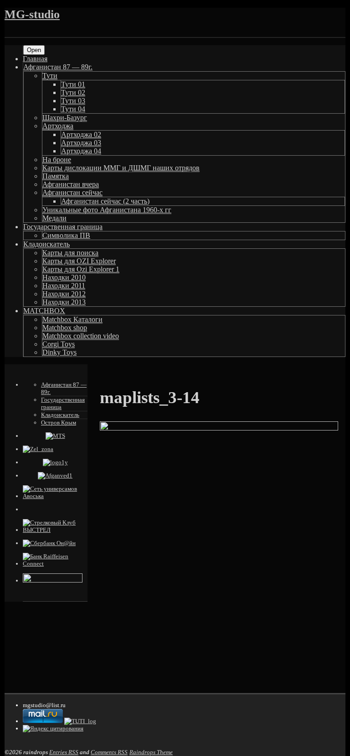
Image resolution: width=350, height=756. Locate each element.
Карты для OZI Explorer (79, 261)
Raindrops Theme (151, 752)
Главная (35, 59)
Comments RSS (109, 752)
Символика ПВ (66, 235)
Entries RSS (63, 752)
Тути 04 (73, 109)
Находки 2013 (64, 302)
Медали (54, 218)
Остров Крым (58, 422)
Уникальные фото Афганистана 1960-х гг (106, 210)
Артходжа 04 (81, 151)
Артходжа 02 (81, 134)
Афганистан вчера (70, 184)
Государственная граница (63, 227)
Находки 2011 (63, 285)
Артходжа (57, 126)
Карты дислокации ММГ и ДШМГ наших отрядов (121, 168)
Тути (49, 75)
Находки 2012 (64, 294)
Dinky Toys (59, 352)
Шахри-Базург (64, 117)
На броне (56, 159)
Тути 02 (73, 92)
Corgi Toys (58, 344)
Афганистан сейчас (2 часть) (105, 201)
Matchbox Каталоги (72, 319)
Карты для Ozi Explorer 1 (80, 269)
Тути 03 (73, 101)
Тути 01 (73, 84)
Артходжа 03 (81, 143)
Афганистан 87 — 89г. (58, 67)
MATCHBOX (44, 311)
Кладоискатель (46, 244)
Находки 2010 (64, 277)
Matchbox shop (64, 327)
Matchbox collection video (80, 336)
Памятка (55, 176)
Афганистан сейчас (72, 192)
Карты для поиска (70, 253)
